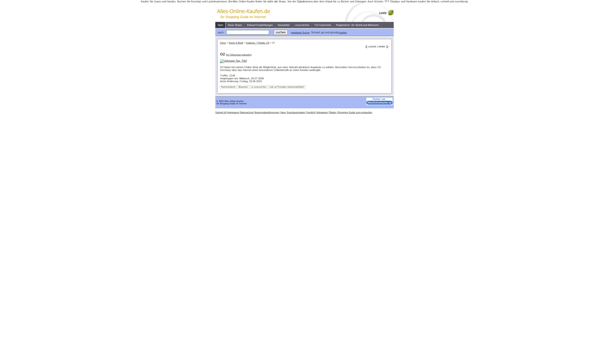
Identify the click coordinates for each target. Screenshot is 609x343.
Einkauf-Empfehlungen (260, 25)
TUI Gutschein (322, 25)
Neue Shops (235, 25)
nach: (221, 32)
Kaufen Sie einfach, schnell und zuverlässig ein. (245, 12)
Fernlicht (310, 112)
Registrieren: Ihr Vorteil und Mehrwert (357, 25)
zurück (372, 46)
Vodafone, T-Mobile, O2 (257, 43)
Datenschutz (247, 112)
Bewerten (243, 87)
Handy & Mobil (236, 43)
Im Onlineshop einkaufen (238, 55)
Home (223, 43)
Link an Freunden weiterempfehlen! (287, 87)
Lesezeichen (302, 25)
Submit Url (220, 112)
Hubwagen (322, 112)
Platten (333, 112)
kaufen (343, 32)
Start (220, 25)
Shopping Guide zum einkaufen (354, 112)
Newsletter (284, 25)
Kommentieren (228, 87)
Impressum (233, 112)
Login (383, 12)
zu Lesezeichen (258, 87)
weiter (382, 46)
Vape (283, 112)
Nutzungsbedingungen (267, 112)
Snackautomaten (296, 112)
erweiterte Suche (300, 32)
